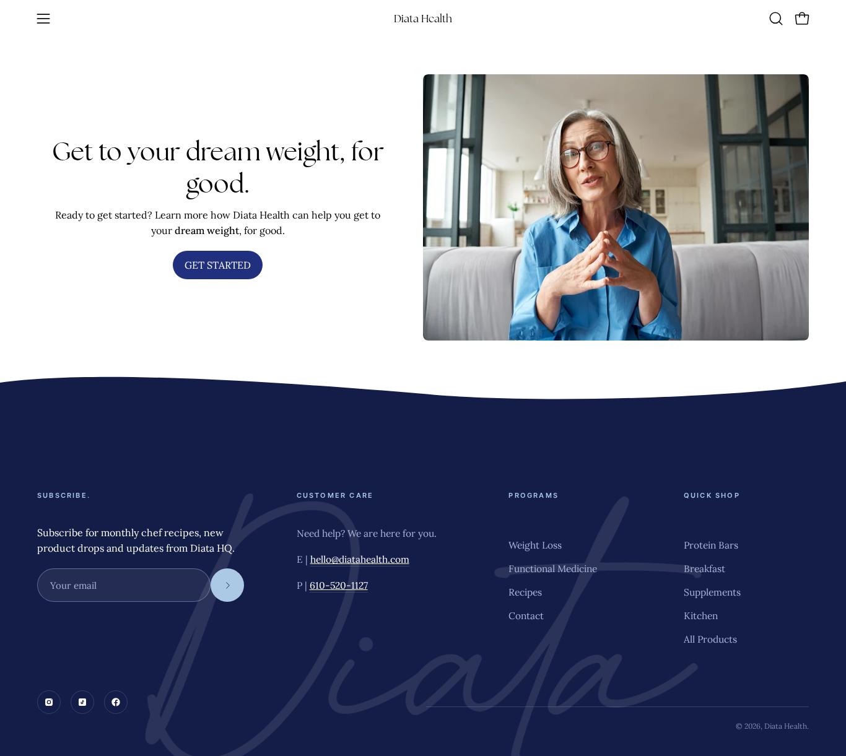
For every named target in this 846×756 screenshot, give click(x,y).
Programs (533, 495)
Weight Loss (535, 545)
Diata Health (423, 18)
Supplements (712, 592)
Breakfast (704, 568)
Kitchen (701, 615)
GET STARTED (218, 265)
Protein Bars (711, 545)
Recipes (525, 592)
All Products (710, 639)
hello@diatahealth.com (359, 559)
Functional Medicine (552, 568)
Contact (526, 615)
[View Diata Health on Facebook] (116, 702)
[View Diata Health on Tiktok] (82, 702)
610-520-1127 (339, 585)
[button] (776, 19)
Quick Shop (712, 495)
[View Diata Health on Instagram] (49, 702)
